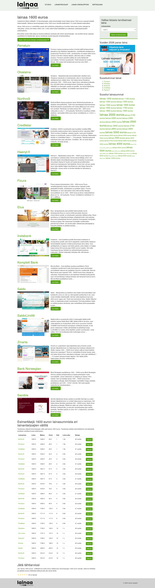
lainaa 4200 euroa (107, 148)
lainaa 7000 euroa (116, 153)
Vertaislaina (97, 4)
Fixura (21, 180)
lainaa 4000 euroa (119, 143)
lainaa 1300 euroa (125, 101)
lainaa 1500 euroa (126, 104)
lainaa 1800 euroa (108, 110)
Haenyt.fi (23, 151)
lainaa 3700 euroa (111, 140)
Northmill (23, 98)
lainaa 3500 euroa (117, 137)
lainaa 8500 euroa (113, 156)
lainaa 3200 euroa (111, 135)
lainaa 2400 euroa (113, 121)
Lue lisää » (55, 65)
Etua (20, 207)
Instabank (24, 235)
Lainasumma (105, 26)
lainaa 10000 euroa (113, 158)
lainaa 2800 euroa (113, 128)
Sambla (22, 395)
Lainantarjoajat (61, 4)
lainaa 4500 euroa (119, 147)
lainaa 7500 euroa (127, 153)
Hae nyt (89, 439)
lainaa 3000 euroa (116, 132)
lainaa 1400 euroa (108, 104)
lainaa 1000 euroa (109, 98)
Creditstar (24, 125)
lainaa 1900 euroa (125, 110)
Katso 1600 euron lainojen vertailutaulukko (33, 40)
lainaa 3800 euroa (125, 140)
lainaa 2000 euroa (112, 114)
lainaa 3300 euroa (125, 135)
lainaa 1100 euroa (126, 98)
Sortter (20, 548)
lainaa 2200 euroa (113, 118)
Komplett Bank (27, 262)
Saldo (21, 289)
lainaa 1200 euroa (108, 101)
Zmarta (22, 342)
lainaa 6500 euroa (104, 153)
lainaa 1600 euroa (108, 107)
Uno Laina (21, 533)
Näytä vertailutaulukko (118, 35)
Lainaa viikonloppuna (80, 4)
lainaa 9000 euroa (124, 155)
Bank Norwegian (29, 368)
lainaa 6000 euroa (127, 151)
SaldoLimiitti (26, 315)
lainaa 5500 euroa (116, 151)
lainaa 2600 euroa (115, 125)
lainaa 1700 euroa (125, 107)
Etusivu (48, 4)
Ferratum (23, 45)
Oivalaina (24, 72)
